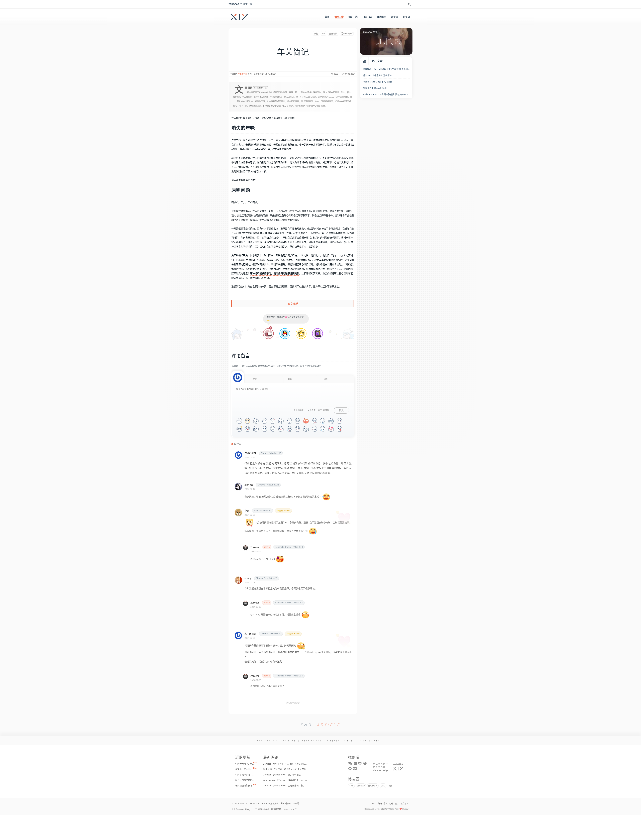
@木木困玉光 (257, 685)
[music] (365, 764)
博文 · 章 (339, 17)
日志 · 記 (367, 17)
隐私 (385, 803)
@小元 (253, 558)
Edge (385, 770)
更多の (406, 17)
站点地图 (404, 803)
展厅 (397, 803)
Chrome (377, 770)
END (383, 785)
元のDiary (372, 785)
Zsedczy (361, 785)
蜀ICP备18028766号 (290, 803)
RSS (374, 803)
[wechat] (350, 764)
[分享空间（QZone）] (301, 334)
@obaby (254, 614)
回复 (341, 410)
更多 (391, 785)
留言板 (394, 17)
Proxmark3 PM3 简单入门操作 (377, 81)
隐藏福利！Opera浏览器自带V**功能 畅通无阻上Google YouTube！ (386, 68)
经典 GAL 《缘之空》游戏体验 (377, 75)
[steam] (355, 769)
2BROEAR (242, 74)
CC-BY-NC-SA (252, 803)
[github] (350, 769)
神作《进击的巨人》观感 (375, 87)
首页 (327, 17)
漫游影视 (381, 17)
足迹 (391, 803)
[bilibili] (360, 764)
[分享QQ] (284, 334)
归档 (380, 803)
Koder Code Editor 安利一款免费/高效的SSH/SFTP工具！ (386, 94)
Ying (351, 785)
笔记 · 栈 (353, 17)
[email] (355, 764)
